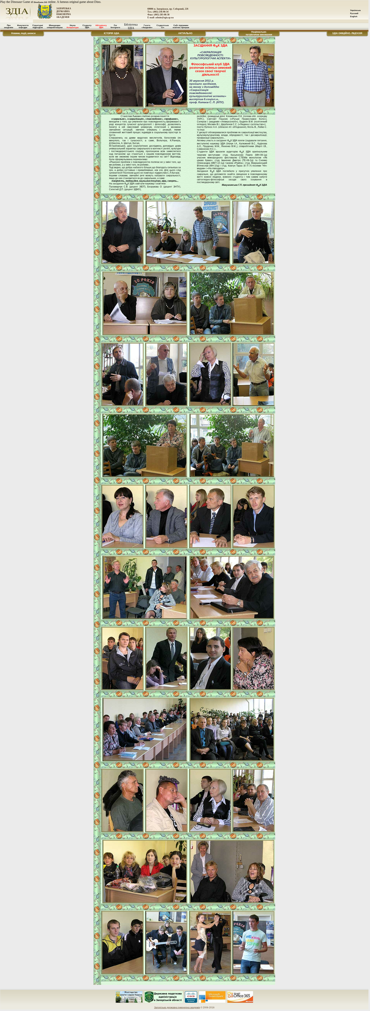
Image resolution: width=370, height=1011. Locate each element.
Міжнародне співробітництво (55, 26)
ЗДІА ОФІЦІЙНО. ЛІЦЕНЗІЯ (347, 33)
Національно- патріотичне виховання (259, 33)
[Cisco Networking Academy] (191, 1002)
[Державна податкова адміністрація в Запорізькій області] (163, 1002)
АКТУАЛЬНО (185, 33)
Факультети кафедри (23, 26)
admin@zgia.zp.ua (164, 17)
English (353, 16)
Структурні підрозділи (37, 26)
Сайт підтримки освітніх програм (181, 26)
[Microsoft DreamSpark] (212, 1002)
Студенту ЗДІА (87, 26)
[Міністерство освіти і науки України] (129, 1002)
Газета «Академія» (147, 26)
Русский (354, 13)
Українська (355, 10)
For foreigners (115, 26)
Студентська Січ (162, 26)
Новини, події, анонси (23, 33)
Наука (72, 26)
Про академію (8, 26)
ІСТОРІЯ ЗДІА (111, 33)
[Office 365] (240, 1002)
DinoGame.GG (40, 2)
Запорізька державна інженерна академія (177, 1007)
